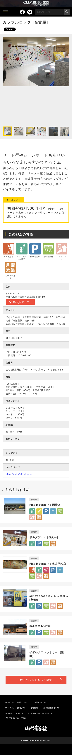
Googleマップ (21, 302)
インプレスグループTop (16, 718)
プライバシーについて (15, 708)
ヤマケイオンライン (14, 713)
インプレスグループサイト (40, 713)
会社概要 (34, 708)
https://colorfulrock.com (19, 474)
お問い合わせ (40, 702)
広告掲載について (51, 708)
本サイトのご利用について (17, 702)
